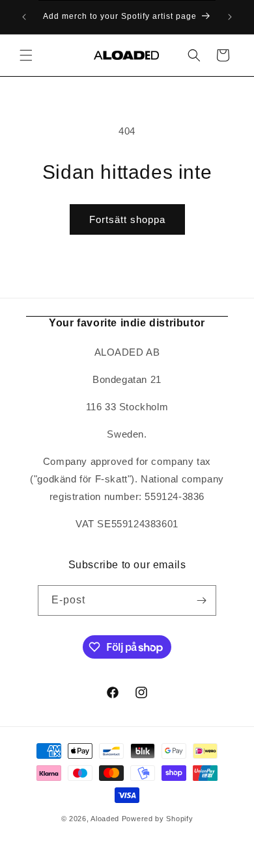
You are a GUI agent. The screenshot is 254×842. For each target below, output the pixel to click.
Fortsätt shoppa (127, 219)
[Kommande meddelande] (230, 17)
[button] (26, 55)
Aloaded (105, 818)
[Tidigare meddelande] (24, 17)
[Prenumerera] (201, 600)
